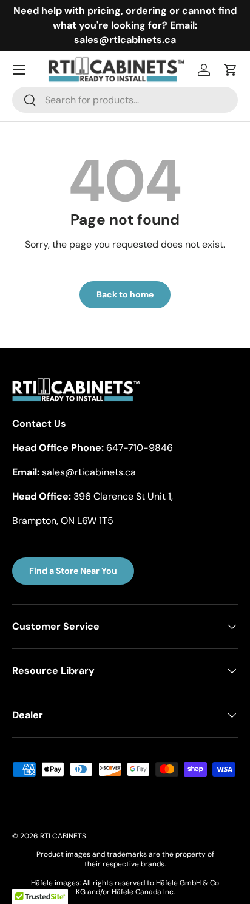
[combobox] (125, 100)
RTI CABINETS (63, 836)
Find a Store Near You (73, 570)
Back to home (125, 294)
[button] (230, 69)
